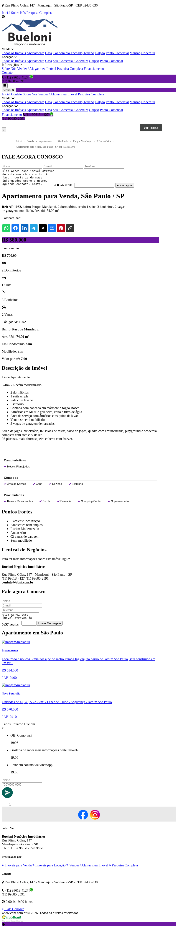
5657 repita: (10, 624)
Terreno (88, 53)
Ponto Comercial (117, 53)
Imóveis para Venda (18, 865)
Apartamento (35, 53)
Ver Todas (151, 127)
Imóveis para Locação (50, 865)
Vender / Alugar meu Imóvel (36, 68)
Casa (48, 53)
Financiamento (94, 68)
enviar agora (124, 185)
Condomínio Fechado (67, 53)
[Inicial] (30, 45)
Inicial (6, 13)
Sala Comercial (63, 61)
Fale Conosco (14, 909)
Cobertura (148, 53)
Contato (7, 72)
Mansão (135, 53)
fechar (7, 90)
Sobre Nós (18, 13)
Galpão (100, 53)
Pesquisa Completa (39, 13)
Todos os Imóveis (14, 53)
